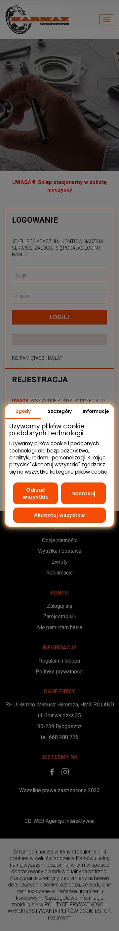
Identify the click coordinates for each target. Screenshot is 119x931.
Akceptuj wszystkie (59, 515)
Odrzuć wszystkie (36, 493)
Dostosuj (83, 493)
